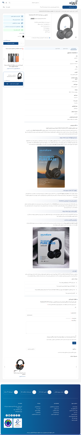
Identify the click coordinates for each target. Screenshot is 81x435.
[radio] (23, 36)
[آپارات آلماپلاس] (9, 415)
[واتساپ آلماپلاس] (12, 415)
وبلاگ (4, 7)
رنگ (23, 33)
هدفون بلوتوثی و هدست (65, 11)
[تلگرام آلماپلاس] (19, 415)
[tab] (74, 48)
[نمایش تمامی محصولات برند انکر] (33, 18)
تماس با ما (8, 7)
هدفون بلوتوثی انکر (57, 11)
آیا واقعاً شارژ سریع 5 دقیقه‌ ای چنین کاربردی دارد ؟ (65, 286)
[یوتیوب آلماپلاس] (7, 415)
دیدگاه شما (73, 320)
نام (75, 307)
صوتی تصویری (72, 11)
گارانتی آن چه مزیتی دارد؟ (70, 293)
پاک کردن (19, 36)
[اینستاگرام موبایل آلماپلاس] (14, 415)
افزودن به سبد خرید (10, 43)
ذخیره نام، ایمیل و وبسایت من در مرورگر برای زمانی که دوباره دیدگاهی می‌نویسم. (61, 337)
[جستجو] (9, 2)
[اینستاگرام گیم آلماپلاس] (17, 415)
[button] (4, 59)
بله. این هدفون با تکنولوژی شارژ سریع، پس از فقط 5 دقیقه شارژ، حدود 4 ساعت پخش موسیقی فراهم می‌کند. (55, 289)
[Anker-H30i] (65, 26)
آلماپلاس (76, 11)
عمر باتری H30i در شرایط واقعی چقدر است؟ (67, 282)
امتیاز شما (74, 318)
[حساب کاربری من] (6, 2)
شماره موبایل (73, 313)
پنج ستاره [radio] (69, 318)
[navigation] (69, 7)
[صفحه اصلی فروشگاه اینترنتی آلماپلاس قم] (73, 392)
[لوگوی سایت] (73, 2)
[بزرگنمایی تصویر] (75, 37)
